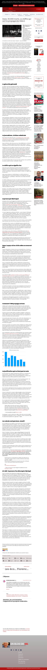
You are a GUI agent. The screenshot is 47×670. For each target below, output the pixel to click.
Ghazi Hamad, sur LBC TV (20, 77)
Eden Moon (8, 37)
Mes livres (21, 655)
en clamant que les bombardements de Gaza (16, 72)
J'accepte (15, 5)
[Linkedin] (41, 31)
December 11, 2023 (8, 468)
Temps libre (27, 15)
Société (19, 14)
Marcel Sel (37, 18)
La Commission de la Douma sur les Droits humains (15, 232)
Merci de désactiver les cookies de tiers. (26, 5)
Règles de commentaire (24, 659)
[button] (5, 558)
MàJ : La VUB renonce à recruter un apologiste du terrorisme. (38, 147)
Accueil (20, 652)
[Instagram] (39, 33)
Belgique (7, 14)
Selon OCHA (20, 205)
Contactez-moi (22, 663)
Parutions (20, 15)
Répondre (7, 589)
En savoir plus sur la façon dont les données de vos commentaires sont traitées (16, 630)
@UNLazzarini (20, 408)
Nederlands (32, 14)
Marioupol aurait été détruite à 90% (13, 204)
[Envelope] (21, 650)
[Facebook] (36, 31)
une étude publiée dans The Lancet (12, 333)
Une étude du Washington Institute (18, 451)
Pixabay (13, 37)
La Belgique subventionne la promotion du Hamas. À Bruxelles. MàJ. (38, 184)
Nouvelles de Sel (39, 14)
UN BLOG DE (19, 644)
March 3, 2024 (19, 412)
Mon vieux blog (22, 661)
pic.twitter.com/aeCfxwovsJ (10, 465)
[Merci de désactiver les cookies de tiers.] (45, 3)
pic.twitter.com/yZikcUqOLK (22, 410)
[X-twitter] (39, 31)
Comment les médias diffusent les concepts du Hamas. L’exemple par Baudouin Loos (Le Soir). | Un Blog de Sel (17, 595)
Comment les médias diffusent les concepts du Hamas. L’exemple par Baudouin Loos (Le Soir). (38, 202)
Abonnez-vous (41, 667)
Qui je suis (21, 654)
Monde (13, 14)
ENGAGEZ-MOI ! (39, 81)
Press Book (21, 657)
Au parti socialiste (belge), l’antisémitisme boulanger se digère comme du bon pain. (38, 109)
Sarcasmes (25, 14)
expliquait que (22, 152)
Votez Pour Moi (39, 60)
